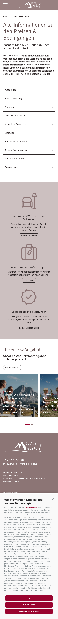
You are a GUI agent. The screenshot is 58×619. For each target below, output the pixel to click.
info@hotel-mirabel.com (20, 464)
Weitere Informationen (29, 611)
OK (29, 598)
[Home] (29, 5)
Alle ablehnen (29, 605)
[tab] (27, 424)
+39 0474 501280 (14, 460)
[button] (53, 499)
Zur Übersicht (12, 367)
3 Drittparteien (31, 508)
